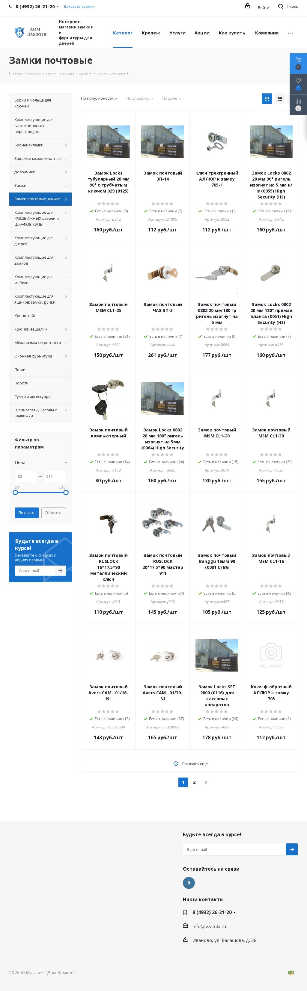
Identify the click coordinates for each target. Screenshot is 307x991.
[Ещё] (290, 32)
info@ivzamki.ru (209, 926)
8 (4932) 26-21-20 (212, 912)
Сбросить (54, 512)
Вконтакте (189, 883)
